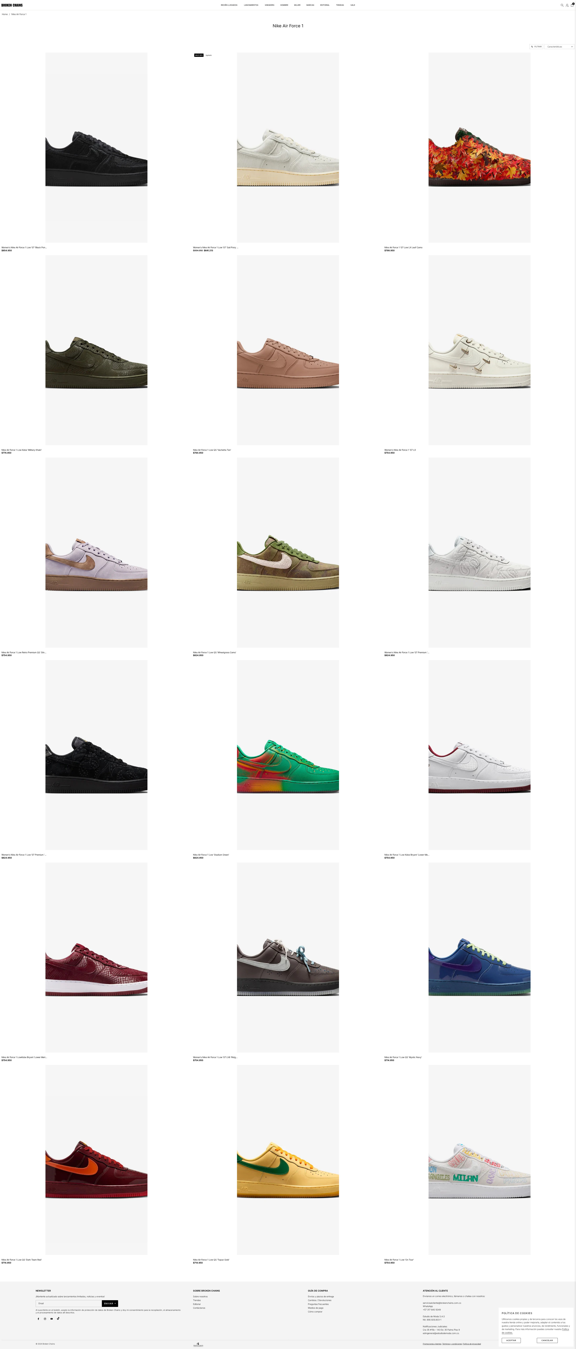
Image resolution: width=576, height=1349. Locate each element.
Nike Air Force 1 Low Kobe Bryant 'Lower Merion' (407, 855)
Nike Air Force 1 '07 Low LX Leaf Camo (403, 247)
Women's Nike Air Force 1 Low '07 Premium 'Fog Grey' (407, 652)
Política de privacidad (472, 1344)
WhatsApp (428, 1306)
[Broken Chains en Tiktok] (58, 1318)
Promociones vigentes (432, 1344)
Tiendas (197, 1300)
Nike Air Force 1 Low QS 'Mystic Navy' (403, 1057)
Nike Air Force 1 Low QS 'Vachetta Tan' (212, 450)
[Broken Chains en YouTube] (51, 1319)
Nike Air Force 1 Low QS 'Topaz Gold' (211, 1260)
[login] (567, 5)
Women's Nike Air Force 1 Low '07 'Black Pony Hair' (24, 247)
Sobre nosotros (200, 1296)
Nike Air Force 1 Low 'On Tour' (399, 1260)
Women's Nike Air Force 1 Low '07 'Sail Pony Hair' (216, 247)
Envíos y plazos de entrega (321, 1296)
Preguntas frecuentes (318, 1304)
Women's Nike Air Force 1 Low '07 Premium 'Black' (24, 855)
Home (5, 14)
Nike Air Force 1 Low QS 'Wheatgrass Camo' (214, 652)
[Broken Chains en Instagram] (45, 1319)
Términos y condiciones (452, 1344)
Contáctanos (199, 1308)
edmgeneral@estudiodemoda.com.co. (441, 1333)
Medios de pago (315, 1308)
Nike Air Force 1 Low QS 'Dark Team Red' (22, 1260)
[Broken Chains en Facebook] (38, 1319)
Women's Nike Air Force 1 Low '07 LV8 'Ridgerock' (216, 1057)
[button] (562, 5)
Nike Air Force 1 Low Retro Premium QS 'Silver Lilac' (24, 652)
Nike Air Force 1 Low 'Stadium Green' (211, 855)
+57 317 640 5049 (432, 1309)
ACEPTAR (511, 1340)
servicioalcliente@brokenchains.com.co (442, 1303)
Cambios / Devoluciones (319, 1300)
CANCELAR (547, 1340)
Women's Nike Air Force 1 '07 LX (400, 450)
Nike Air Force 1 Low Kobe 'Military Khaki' (22, 450)
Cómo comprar (315, 1311)
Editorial (197, 1304)
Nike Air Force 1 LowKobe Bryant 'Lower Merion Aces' (24, 1057)
